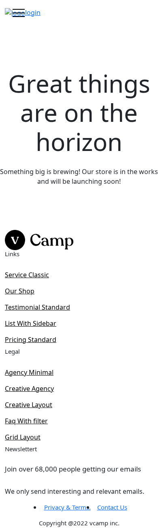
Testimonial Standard (37, 307)
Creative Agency (29, 388)
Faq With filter (26, 420)
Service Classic (27, 274)
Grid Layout (23, 437)
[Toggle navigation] (18, 12)
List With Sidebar (30, 323)
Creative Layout (28, 404)
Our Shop (19, 291)
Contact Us (112, 507)
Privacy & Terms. (67, 507)
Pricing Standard (30, 339)
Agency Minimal (29, 372)
